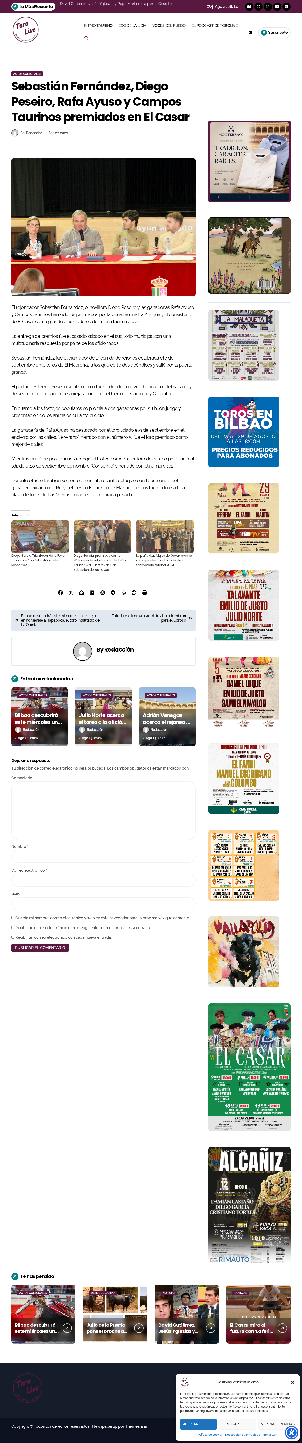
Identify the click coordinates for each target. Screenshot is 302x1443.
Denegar (230, 1424)
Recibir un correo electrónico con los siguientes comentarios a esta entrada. (83, 927)
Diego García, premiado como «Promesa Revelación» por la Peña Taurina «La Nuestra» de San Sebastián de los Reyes (100, 562)
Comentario (22, 778)
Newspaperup (104, 1426)
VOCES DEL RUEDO (169, 25)
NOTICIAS (169, 1293)
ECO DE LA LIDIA (132, 25)
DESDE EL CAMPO (103, 1293)
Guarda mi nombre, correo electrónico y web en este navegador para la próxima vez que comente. (102, 918)
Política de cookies (210, 1434)
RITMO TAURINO (98, 25)
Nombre (19, 846)
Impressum (270, 1434)
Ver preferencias (278, 1424)
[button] (292, 1382)
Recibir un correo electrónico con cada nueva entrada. (63, 937)
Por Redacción (31, 133)
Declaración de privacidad (242, 1434)
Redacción (119, 649)
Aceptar (190, 1424)
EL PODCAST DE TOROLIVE (215, 25)
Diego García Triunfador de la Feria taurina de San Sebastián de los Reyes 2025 (37, 560)
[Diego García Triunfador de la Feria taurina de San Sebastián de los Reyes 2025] (40, 536)
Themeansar (136, 1426)
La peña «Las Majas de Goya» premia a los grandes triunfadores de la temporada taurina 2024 (164, 560)
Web (15, 894)
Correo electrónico (29, 870)
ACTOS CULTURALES (27, 73)
